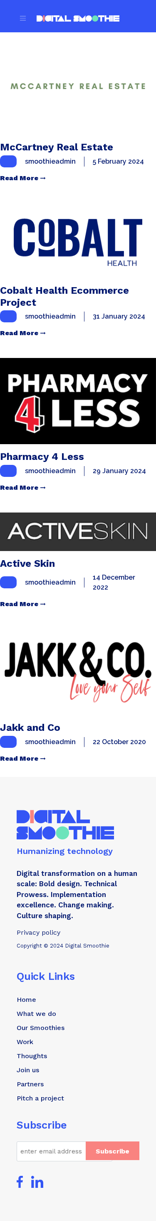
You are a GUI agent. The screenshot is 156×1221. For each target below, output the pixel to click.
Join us (28, 1070)
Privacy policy (38, 932)
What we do (36, 1014)
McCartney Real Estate (56, 147)
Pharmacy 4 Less (42, 456)
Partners (30, 1084)
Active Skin (27, 563)
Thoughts (32, 1056)
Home (26, 999)
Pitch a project (40, 1098)
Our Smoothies (40, 1028)
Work (25, 1042)
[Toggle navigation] (23, 18)
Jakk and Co (30, 727)
